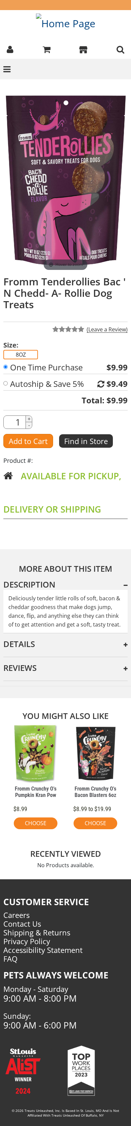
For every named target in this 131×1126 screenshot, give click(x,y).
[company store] (83, 49)
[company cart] (46, 49)
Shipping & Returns (36, 932)
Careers (16, 915)
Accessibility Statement (43, 950)
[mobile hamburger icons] (120, 49)
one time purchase (46, 367)
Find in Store (86, 441)
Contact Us (22, 924)
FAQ (10, 959)
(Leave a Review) (107, 329)
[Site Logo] (65, 23)
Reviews (20, 667)
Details (19, 643)
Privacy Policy (26, 941)
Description (29, 584)
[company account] (10, 49)
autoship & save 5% (47, 384)
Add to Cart (28, 441)
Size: (10, 345)
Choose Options (35, 824)
